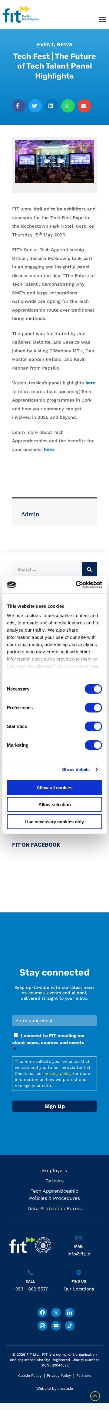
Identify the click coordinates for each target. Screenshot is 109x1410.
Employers (54, 1170)
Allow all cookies (54, 787)
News (64, 44)
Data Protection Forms (55, 1208)
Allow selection (54, 804)
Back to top (95, 1396)
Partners (83, 1375)
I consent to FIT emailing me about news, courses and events (48, 1043)
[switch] (93, 707)
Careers (54, 1181)
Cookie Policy (29, 1375)
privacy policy (58, 1073)
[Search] (89, 569)
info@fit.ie (79, 1254)
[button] (19, 106)
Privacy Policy (59, 1375)
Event (45, 44)
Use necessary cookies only (54, 821)
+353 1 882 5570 (30, 1289)
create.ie (65, 1388)
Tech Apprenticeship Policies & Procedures (54, 1194)
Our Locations (79, 1289)
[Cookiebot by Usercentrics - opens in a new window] (77, 585)
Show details (76, 769)
